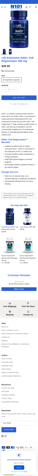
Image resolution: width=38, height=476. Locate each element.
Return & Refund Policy (10, 372)
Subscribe (9, 429)
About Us (4, 327)
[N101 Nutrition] (16, 7)
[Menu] (2, 7)
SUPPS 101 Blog (7, 388)
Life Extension (9, 71)
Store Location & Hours (10, 330)
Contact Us (5, 337)
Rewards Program (8, 395)
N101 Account (6, 359)
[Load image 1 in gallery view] (19, 29)
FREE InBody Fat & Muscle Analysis (14, 334)
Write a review (19, 289)
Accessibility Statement (10, 402)
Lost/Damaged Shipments (11, 376)
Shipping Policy (7, 366)
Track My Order (7, 362)
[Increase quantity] (14, 89)
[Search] (6, 7)
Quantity (4, 85)
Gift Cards (5, 391)
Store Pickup (6, 369)
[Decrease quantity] (3, 89)
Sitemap (4, 341)
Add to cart (19, 98)
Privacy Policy (6, 398)
